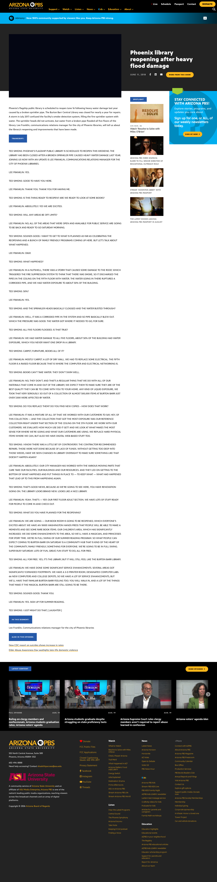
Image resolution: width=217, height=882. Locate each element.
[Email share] (162, 74)
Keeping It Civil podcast (117, 829)
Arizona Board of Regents (38, 806)
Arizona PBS (46, 789)
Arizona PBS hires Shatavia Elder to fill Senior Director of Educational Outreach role (146, 161)
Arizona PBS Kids (148, 783)
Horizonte (146, 753)
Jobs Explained (114, 777)
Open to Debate (148, 761)
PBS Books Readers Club (185, 773)
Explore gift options (183, 788)
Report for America (150, 862)
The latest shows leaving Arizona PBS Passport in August (146, 220)
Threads (86, 787)
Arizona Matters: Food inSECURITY (117, 768)
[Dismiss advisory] (205, 18)
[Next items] (208, 694)
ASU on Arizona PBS (116, 789)
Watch (111, 740)
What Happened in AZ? (118, 763)
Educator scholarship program (154, 852)
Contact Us (179, 784)
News (144, 740)
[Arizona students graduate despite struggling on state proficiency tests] (90, 681)
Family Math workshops (151, 816)
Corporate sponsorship (184, 809)
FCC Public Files (87, 746)
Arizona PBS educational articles (155, 844)
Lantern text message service (154, 798)
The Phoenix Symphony (118, 817)
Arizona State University (43, 786)
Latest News (147, 746)
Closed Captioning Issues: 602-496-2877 (90, 758)
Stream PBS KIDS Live (150, 786)
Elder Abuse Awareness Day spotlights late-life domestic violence (43, 650)
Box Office (179, 765)
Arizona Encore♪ (115, 821)
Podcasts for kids (148, 806)
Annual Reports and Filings (186, 777)
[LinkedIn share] (157, 74)
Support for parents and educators (151, 857)
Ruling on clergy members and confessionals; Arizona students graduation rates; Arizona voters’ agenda (34, 722)
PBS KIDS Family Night (151, 790)
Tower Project (181, 817)
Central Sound (114, 814)
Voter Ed (145, 765)
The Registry (147, 840)
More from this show (180, 75)
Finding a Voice (114, 833)
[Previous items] (9, 694)
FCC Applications (88, 752)
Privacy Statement (88, 765)
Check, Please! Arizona (117, 756)
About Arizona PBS (182, 750)
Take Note (112, 825)
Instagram (87, 776)
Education (147, 824)
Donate (86, 741)
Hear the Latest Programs (119, 810)
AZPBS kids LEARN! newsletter (154, 794)
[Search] (213, 9)
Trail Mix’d (112, 760)
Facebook (86, 770)
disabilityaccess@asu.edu (50, 766)
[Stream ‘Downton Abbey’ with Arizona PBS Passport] (146, 169)
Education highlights (150, 829)
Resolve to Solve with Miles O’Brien (119, 751)
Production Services (183, 769)
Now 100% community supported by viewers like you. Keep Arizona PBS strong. (70, 18)
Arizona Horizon (149, 750)
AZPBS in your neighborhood (153, 837)
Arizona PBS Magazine (184, 753)
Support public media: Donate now (187, 793)
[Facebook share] (152, 74)
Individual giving (181, 806)
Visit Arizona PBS (182, 780)
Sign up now (191, 134)
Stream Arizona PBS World (119, 796)
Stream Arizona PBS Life (118, 792)
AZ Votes (145, 757)
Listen (111, 804)
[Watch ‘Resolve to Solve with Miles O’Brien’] (146, 105)
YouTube (86, 781)
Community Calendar (184, 761)
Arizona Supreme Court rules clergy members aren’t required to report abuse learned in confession (144, 722)
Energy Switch (114, 773)
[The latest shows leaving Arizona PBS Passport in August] (146, 198)
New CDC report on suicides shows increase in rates (36, 645)
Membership (180, 802)
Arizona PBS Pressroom (184, 757)
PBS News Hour (148, 769)
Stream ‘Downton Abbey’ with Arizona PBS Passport (145, 191)
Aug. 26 (136, 126)
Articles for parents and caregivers (151, 810)
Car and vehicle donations (185, 821)
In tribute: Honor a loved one (187, 813)
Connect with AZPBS (183, 746)
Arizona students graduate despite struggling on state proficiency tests (86, 721)
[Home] (26, 5)
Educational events (149, 833)
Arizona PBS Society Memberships (189, 798)
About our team (148, 866)
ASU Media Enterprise (29, 789)
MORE (196, 669)
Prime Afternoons (115, 785)
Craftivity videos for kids (151, 802)
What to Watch (114, 746)
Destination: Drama (116, 781)
